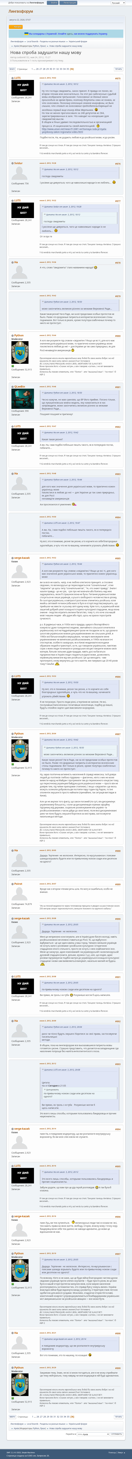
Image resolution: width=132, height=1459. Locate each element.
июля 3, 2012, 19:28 (48, 163)
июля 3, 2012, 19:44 (48, 335)
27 (40, 69)
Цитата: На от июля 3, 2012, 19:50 (61, 682)
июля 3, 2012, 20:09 (48, 1020)
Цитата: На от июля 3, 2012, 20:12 (61, 1172)
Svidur (18, 163)
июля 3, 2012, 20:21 (48, 1333)
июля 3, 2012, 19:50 (48, 516)
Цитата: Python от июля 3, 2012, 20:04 (63, 1027)
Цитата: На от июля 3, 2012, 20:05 (61, 924)
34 (64, 69)
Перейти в (71, 1434)
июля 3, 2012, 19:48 (48, 473)
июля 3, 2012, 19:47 (48, 426)
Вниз (12, 69)
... (34, 69)
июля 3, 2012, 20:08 (48, 918)
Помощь (112, 1452)
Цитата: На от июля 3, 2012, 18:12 (61, 84)
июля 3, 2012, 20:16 (48, 1166)
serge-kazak (22, 558)
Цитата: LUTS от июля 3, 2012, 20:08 (62, 1069)
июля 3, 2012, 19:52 (48, 557)
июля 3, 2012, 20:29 (48, 1367)
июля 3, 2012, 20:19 (48, 1253)
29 (47, 69)
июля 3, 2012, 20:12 (48, 1063)
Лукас (42, 46)
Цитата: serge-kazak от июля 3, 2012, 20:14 (65, 1339)
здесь (70, 33)
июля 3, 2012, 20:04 (48, 733)
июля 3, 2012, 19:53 (48, 676)
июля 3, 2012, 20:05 (48, 850)
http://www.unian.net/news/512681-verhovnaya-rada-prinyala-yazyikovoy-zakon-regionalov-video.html (74, 130)
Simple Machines (28, 1453)
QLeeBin (19, 386)
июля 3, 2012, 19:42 (48, 295)
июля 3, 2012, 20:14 (48, 1128)
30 (51, 69)
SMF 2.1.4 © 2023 (14, 1453)
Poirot (18, 884)
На (16, 262)
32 (57, 69)
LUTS (17, 78)
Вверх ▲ (121, 1452)
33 (61, 69)
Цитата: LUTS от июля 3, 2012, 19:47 (62, 523)
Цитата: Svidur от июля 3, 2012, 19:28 (62, 206)
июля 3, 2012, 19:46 (48, 386)
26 (37, 69)
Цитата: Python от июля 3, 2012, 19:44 (63, 479)
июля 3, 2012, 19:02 (48, 78)
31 (54, 69)
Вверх (12, 1417)
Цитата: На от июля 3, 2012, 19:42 (61, 432)
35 (67, 69)
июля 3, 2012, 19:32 (48, 200)
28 (44, 69)
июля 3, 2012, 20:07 (48, 883)
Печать (118, 69)
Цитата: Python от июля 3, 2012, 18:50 (63, 301)
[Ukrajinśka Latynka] (12, 187)
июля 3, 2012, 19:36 (48, 262)
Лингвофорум (21, 11)
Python (36, 46)
